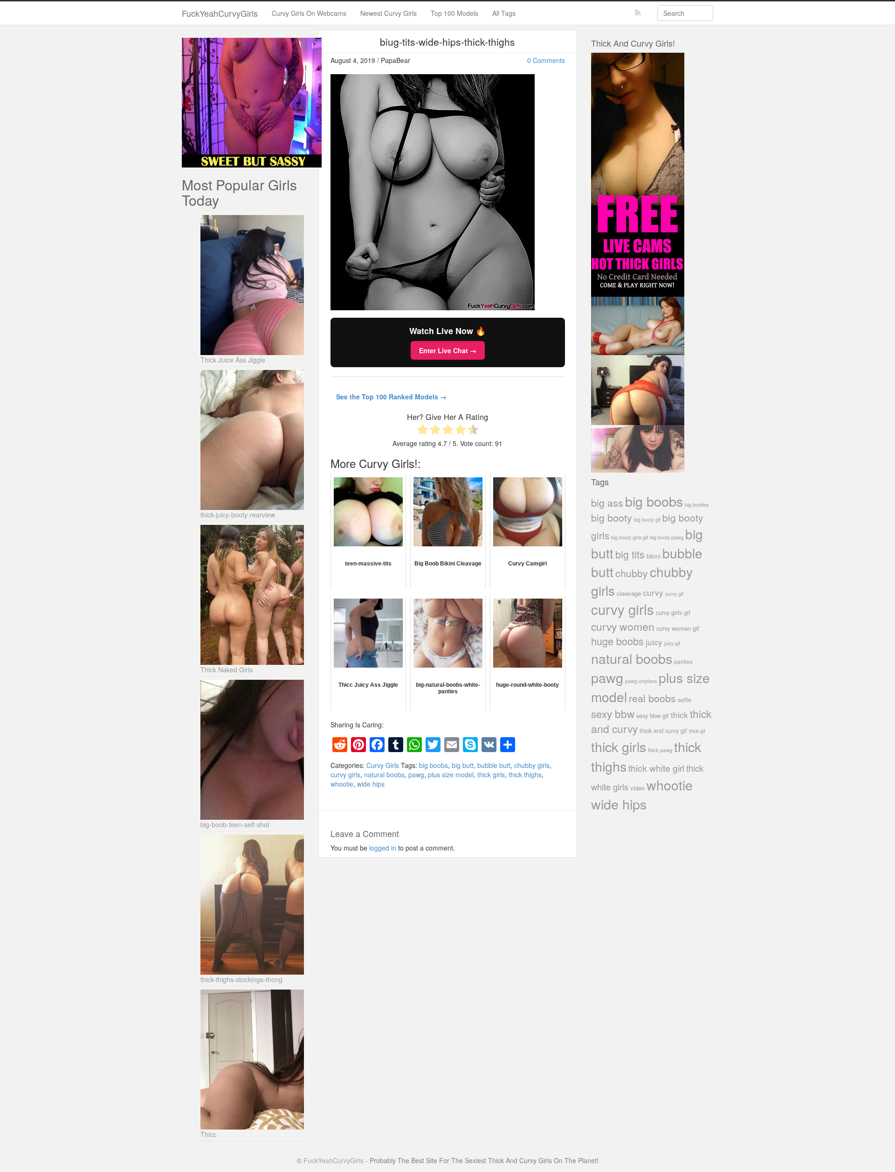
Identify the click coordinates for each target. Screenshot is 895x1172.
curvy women (622, 626)
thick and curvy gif (663, 730)
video (637, 787)
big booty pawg (666, 537)
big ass (607, 502)
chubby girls (532, 765)
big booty (611, 517)
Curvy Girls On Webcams (309, 13)
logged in (382, 847)
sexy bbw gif (652, 715)
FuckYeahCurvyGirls (220, 13)
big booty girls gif (629, 537)
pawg (416, 774)
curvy (653, 592)
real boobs (652, 698)
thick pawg (660, 749)
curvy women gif (677, 628)
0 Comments (546, 60)
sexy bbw (612, 713)
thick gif (697, 730)
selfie (684, 700)
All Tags (504, 13)
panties (683, 661)
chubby (631, 573)
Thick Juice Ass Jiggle (232, 359)
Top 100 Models (454, 13)
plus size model (451, 774)
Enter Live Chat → (447, 350)
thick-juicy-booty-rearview (237, 514)
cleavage (629, 593)
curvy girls (345, 774)
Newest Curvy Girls (388, 13)
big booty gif (647, 519)
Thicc (208, 1134)
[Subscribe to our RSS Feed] (638, 12)
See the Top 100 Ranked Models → (391, 396)
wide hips (371, 783)
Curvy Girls (382, 765)
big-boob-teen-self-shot (234, 824)
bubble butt (493, 765)
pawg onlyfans (641, 680)
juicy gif (672, 643)
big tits (630, 554)
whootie (341, 783)
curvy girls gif (673, 612)
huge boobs (617, 641)
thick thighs (525, 774)
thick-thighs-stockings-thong (241, 979)
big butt (463, 765)
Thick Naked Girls (226, 669)
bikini (654, 555)
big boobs (433, 765)
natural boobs (384, 774)
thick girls (491, 774)
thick (679, 714)
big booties (697, 504)
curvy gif (674, 593)
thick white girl (656, 767)
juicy (654, 642)
